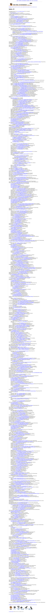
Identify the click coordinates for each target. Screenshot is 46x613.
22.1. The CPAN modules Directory (21, 25)
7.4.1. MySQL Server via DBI (15, 186)
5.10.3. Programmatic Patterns (29, 296)
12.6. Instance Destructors (14, 403)
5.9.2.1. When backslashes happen (24, 556)
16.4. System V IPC (23, 406)
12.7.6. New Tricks (16, 285)
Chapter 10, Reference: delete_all (20, 344)
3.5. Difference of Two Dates (16, 137)
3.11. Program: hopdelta (15, 141)
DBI (16, 78)
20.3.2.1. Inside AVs (20, 410)
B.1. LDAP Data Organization (23, 475)
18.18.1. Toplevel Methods (21, 326)
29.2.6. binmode (23, 488)
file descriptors (15, 391)
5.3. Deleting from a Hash (15, 330)
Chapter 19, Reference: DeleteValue (23, 349)
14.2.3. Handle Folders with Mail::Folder (22, 454)
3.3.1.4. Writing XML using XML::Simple (23, 64)
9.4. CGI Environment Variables (22, 525)
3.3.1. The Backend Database (21, 95)
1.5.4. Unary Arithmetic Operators (20, 303)
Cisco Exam (35, 0)
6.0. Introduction (19, 408)
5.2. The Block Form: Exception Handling (17, 426)
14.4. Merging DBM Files (22, 103)
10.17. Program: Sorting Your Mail (23, 153)
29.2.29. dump (13, 569)
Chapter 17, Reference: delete (22, 334)
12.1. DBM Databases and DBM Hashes (28, 112)
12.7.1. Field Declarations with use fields (25, 282)
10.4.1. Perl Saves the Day (19, 371)
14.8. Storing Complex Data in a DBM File (29, 107)
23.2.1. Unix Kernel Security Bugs (21, 271)
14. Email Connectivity (16, 558)
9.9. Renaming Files (18, 467)
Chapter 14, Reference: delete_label (22, 347)
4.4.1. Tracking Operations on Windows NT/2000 (20, 440)
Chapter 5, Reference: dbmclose (15, 228)
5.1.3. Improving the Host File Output (24, 82)
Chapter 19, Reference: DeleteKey (15, 346)
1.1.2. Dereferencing (16, 385)
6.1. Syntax (18, 292)
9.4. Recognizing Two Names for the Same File (26, 459)
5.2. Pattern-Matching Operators (24, 369)
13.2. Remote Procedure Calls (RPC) (16, 239)
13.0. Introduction (16, 389)
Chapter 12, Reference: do (18, 512)
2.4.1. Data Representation (23, 545)
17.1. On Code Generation (19, 533)
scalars (15, 74)
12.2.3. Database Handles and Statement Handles (27, 109)
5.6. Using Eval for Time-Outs (19, 429)
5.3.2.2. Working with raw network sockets (24, 509)
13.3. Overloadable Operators (23, 376)
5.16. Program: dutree (21, 580)
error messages (18, 420)
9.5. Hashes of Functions (20, 55)
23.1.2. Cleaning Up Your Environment (25, 33)
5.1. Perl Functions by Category (19, 146)
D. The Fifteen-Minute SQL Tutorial (18, 83)
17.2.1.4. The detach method (21, 400)
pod (13, 527)
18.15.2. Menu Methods (18, 337)
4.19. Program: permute (19, 541)
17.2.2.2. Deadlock (18, 37)
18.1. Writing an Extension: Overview (19, 75)
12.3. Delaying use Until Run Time (21, 329)
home (17, 0)
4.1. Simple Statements (17, 514)
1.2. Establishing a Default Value (19, 312)
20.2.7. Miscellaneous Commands (24, 531)
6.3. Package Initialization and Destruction (22, 398)
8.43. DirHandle (13, 485)
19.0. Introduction (16, 252)
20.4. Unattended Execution (24, 266)
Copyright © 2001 (11, 611)
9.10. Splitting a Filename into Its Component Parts (23, 462)
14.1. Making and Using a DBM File (23, 102)
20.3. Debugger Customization (16, 260)
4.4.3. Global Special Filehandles (18, 122)
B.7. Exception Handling (14, 425)
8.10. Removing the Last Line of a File (20, 365)
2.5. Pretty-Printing (18, 117)
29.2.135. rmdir (16, 356)
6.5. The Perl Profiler (20, 262)
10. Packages (14, 288)
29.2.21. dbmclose (23, 213)
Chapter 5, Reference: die (14, 427)
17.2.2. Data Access (16, 36)
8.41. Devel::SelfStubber (22, 413)
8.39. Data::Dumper (13, 120)
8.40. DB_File (13, 184)
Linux (30, 0)
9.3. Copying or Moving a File (22, 444)
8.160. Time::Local (17, 160)
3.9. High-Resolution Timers (21, 147)
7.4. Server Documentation (23, 86)
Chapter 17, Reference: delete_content (24, 345)
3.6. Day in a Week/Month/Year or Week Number (19, 138)
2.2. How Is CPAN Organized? (15, 560)
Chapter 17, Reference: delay (21, 368)
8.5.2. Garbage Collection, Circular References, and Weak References (21, 241)
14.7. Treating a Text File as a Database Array (26, 108)
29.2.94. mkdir (15, 445)
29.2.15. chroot (17, 469)
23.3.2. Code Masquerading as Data (25, 30)
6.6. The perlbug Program (19, 263)
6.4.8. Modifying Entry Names (20, 442)
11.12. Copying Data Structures (16, 237)
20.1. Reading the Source (20, 247)
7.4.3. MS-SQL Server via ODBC (29, 524)
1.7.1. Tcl (12, 586)
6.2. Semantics (14, 319)
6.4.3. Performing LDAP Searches (20, 458)
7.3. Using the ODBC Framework (21, 45)
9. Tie (15, 587)
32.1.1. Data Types (17, 73)
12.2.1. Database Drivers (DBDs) (23, 110)
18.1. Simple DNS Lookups (17, 510)
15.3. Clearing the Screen (19, 355)
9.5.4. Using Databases (21, 79)
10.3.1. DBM (15, 224)
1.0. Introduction (13, 550)
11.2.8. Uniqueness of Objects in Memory (23, 207)
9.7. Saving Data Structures (18, 63)
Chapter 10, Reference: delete (20, 333)
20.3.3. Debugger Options (18, 261)
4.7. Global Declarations (16, 283)
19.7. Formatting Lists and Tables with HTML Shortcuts (22, 96)
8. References (18, 53)
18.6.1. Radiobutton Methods (21, 394)
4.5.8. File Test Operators (14, 16)
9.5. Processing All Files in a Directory (22, 464)
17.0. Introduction (16, 125)
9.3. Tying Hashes (18, 222)
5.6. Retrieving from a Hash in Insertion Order (24, 341)
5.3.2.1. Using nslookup (20, 508)
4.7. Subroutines (16, 290)
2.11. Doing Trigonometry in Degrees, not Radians (22, 325)
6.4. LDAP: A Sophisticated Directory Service (19, 481)
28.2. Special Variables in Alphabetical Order (17, 66)
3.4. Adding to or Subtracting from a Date (21, 134)
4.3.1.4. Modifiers (14, 518)
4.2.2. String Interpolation (14, 549)
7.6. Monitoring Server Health (23, 89)
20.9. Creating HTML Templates (15, 201)
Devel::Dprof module (15, 562)
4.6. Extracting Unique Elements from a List (24, 577)
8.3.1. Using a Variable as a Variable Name (17, 379)
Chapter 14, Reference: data (19, 42)
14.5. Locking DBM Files (22, 101)
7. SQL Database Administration (22, 175)
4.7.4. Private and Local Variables (20, 289)
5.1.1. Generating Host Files (24, 94)
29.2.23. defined (16, 314)
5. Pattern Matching (19, 114)
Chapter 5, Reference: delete (15, 331)
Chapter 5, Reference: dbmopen (15, 231)
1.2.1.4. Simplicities (15, 286)
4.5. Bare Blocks (15, 516)
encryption (14, 305)
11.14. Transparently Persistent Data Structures (17, 183)
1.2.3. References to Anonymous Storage (16, 585)
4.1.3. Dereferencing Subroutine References (23, 387)
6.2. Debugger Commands (19, 275)
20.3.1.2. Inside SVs (15, 411)
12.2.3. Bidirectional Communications (17, 238)
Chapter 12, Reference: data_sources (20, 130)
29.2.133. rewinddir (19, 468)
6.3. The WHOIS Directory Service (25, 480)
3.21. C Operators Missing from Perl (27, 375)
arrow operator (17, 384)
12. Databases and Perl (14, 97)
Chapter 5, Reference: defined (15, 317)
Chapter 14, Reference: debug (21, 242)
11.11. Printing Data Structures (15, 119)
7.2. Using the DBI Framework (19, 192)
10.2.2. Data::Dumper (14, 118)
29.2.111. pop (17, 351)
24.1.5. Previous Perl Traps (27, 343)
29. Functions (18, 530)
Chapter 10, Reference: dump (20, 570)
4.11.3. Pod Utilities (15, 535)
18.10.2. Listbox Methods (19, 335)
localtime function (16, 131)
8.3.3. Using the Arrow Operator (15, 380)
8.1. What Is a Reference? (18, 60)
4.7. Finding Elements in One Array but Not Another (21, 433)
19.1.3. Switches (13, 245)
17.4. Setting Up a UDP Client (15, 126)
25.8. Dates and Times (19, 144)
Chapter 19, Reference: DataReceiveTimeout (27, 128)
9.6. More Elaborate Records (21, 59)
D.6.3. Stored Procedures (21, 92)
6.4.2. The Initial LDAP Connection (23, 502)
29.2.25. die (14, 430)
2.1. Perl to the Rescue (16, 564)
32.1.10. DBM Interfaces (18, 220)
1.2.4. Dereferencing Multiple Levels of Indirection (26, 383)
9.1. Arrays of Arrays (15, 56)
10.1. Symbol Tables (17, 388)
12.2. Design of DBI (17, 111)
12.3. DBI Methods (17, 206)
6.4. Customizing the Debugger (18, 276)
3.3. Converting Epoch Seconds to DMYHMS (20, 156)
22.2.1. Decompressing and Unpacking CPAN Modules (25, 302)
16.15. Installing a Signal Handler (18, 432)
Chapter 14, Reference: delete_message (23, 348)
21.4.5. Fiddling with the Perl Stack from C (26, 72)
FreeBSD (28, 0)
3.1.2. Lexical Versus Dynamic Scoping (19, 594)
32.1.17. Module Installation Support (22, 418)
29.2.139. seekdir (18, 470)
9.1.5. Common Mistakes (19, 43)
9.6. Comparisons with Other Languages (22, 591)
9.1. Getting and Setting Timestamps (23, 145)
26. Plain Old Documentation (23, 532)
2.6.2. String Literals (18, 327)
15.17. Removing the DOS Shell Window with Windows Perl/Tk (27, 542)
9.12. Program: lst (15, 471)
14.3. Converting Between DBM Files (27, 99)
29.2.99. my (20, 76)
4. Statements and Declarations (15, 281)
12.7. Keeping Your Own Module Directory (20, 460)
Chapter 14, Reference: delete (20, 336)
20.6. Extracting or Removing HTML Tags (24, 364)
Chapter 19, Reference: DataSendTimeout (26, 129)
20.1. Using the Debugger (22, 255)
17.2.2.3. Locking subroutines (22, 39)
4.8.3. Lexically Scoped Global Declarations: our (23, 284)
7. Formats (17, 278)
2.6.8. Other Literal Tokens (14, 65)
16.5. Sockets (14, 127)
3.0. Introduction (15, 133)
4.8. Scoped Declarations (16, 287)
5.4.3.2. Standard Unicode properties (26, 300)
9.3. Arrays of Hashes (19, 50)
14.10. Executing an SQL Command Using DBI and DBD (24, 105)
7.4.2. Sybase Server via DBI (15, 187)
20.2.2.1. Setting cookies (23, 538)
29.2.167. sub (16, 298)
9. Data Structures (15, 46)
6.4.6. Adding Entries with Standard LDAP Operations (25, 441)
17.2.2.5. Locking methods (21, 38)
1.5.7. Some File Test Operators (20, 453)
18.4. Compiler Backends (20, 250)
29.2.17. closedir (15, 443)
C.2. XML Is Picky (21, 519)
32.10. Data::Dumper (24, 191)
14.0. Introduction (15, 98)
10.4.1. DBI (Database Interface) (19, 208)
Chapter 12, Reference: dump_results (20, 572)
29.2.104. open (14, 487)
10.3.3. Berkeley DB (17, 182)
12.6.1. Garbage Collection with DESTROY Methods (33, 61)
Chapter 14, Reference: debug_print (22, 273)
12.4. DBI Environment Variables (23, 205)
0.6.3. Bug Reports (17, 251)
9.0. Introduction (14, 439)
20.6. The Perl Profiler (14, 17)
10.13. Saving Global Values (15, 595)
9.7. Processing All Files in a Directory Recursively (19, 465)
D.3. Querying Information (22, 91)
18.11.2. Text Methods (17, 243)
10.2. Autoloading (23, 324)
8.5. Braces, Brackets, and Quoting (16, 553)
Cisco (33, 0)
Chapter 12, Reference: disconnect (19, 489)
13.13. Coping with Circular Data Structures (23, 69)
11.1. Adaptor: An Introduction (17, 198)
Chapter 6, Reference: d (19, 21)
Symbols (10, 604)
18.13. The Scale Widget (18, 437)
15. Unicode (23, 28)
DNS (17, 536)
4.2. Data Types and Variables (16, 67)
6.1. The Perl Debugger (15, 249)
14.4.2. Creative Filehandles (27, 544)
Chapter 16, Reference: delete (20, 338)
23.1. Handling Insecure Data (26, 26)
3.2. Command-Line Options (16, 248)
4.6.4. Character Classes (20, 11)
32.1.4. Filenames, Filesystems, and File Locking (26, 446)
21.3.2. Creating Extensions (17, 581)
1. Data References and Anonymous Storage (21, 584)
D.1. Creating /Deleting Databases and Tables (24, 85)
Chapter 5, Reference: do (14, 511)
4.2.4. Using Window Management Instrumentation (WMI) (30, 493)
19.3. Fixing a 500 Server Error (16, 253)
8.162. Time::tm (16, 164)
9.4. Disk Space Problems (19, 483)
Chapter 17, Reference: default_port (22, 313)
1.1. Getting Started (13, 280)
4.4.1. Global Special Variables (22, 272)
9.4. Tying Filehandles (17, 588)
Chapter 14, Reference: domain (20, 537)
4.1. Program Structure (16, 279)
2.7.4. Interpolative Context (19, 546)
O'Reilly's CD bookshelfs (22, 0)
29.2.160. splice (14, 353)
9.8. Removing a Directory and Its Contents (19, 447)
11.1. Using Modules (24, 321)
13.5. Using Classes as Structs (20, 70)
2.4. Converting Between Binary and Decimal (23, 277)
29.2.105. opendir (18, 461)
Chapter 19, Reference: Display (21, 491)
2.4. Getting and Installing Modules (16, 561)
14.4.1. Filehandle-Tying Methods (24, 270)
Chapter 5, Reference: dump (15, 568)
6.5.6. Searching (17, 457)
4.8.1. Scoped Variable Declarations (17, 295)
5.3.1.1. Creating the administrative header (24, 503)
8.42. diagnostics (17, 421)
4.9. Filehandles (13, 428)
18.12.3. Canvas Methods (19, 332)
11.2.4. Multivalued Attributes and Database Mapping (21, 113)
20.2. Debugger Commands (22, 259)
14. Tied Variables (13, 227)
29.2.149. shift (14, 352)
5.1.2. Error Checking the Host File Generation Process (26, 81)
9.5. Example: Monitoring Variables (25, 590)
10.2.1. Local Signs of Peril (21, 456)
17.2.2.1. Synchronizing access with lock (25, 40)
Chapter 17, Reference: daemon (25, 22)
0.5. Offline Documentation (19, 528)
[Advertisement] (4, 306)
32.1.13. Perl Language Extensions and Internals (24, 34)
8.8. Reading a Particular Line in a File (22, 234)
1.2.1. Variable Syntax (14, 68)
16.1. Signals (18, 310)
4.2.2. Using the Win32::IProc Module (30, 602)
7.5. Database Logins (23, 88)
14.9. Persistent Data (20, 104)
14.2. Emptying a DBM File (23, 100)
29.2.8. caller (15, 174)
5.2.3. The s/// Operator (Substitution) (17, 601)
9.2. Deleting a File (15, 360)
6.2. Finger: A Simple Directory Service (18, 478)
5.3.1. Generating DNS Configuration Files (29, 80)
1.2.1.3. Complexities (14, 48)
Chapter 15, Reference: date (19, 132)
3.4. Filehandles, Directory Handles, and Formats (21, 473)
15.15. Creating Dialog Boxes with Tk (22, 423)
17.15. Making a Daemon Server (15, 24)
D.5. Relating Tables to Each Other (19, 84)
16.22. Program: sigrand (17, 23)
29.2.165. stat (16, 407)
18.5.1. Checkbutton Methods (21, 393)
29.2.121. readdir (19, 466)
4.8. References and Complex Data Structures (24, 71)
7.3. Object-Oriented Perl (14, 396)
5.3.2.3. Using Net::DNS (21, 507)
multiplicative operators (16, 497)
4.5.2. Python (15, 306)
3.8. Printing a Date (16, 152)
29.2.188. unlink (14, 357)
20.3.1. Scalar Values (16, 557)
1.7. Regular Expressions (19, 20)
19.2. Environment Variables (26, 258)
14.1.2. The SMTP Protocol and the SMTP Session (24, 41)
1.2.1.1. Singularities (17, 548)
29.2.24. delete (23, 342)
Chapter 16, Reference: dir (17, 438)
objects (15, 57)
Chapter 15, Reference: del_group (22, 367)
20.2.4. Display (19, 52)
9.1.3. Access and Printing (19, 381)
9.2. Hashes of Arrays (19, 54)
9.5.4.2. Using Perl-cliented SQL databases (22, 90)
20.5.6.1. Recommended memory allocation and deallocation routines (25, 240)
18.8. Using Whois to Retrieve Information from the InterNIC (26, 540)
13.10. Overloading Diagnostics (18, 269)
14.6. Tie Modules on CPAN (23, 58)
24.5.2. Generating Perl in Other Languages (22, 18)
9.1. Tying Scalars (13, 395)
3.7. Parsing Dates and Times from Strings (18, 140)
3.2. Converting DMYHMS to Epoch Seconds (27, 135)
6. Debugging (14, 244)
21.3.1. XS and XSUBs (17, 592)
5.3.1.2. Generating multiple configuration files (17, 504)
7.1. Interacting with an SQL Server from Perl (26, 87)
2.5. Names (15, 436)
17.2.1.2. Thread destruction (20, 401)
